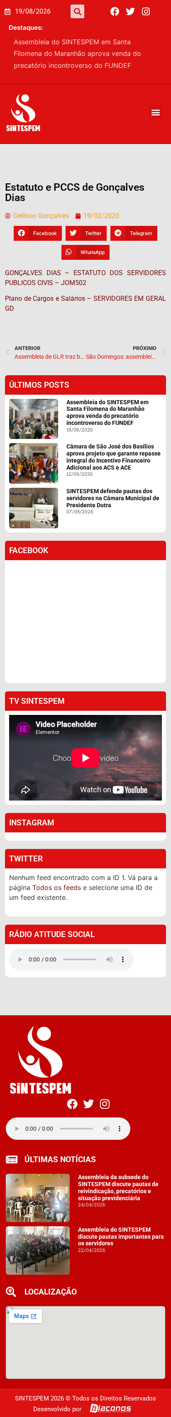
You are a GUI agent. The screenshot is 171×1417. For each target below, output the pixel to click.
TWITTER (26, 868)
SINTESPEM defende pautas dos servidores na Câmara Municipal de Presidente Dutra (112, 507)
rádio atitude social (52, 943)
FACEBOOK (28, 559)
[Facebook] (115, 11)
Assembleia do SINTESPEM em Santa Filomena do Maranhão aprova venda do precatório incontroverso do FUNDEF (107, 421)
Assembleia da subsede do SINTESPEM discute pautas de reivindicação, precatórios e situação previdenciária (118, 1196)
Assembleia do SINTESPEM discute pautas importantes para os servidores (121, 1245)
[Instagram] (145, 11)
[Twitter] (130, 11)
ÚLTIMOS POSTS (39, 394)
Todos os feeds (56, 896)
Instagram (31, 832)
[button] (77, 11)
